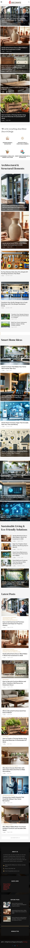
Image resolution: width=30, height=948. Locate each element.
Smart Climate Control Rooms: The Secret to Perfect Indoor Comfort (12, 496)
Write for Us (6, 888)
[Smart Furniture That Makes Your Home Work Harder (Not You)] (15, 359)
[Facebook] (13, 946)
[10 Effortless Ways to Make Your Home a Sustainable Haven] (15, 578)
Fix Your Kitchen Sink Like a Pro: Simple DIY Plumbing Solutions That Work (14, 272)
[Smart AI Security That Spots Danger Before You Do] (15, 511)
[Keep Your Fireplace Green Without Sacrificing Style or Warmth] (6, 546)
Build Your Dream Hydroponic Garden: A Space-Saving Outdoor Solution (19, 324)
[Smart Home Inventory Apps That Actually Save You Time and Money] (15, 415)
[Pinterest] (17, 946)
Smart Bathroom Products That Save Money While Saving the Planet (20, 562)
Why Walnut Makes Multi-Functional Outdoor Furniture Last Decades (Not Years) (14, 828)
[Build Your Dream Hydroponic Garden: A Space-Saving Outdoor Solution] (5, 325)
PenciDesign (25, 942)
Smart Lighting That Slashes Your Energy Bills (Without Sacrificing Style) (14, 396)
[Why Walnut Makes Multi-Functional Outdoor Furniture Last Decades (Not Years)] (15, 820)
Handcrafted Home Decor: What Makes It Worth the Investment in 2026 (14, 48)
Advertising (6, 886)
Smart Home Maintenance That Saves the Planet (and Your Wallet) (20, 553)
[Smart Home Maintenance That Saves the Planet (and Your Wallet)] (6, 554)
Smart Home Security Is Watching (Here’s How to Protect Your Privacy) (14, 452)
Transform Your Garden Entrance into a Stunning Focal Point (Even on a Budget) (20, 316)
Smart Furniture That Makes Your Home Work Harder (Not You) (13, 367)
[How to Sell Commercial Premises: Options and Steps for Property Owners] (15, 192)
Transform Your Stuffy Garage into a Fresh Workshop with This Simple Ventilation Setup (14, 304)
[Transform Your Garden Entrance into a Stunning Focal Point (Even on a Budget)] (5, 316)
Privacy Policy (6, 884)
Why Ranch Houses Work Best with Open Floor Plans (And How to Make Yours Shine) (14, 769)
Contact (5, 889)
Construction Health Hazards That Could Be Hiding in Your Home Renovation (13, 799)
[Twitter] (15, 946)
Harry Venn (5, 586)
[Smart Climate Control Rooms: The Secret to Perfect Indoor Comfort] (15, 491)
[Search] (28, 2)
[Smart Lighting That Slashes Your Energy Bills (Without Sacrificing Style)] (15, 387)
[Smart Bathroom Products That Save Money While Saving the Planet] (6, 563)
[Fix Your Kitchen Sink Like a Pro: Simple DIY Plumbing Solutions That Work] (15, 260)
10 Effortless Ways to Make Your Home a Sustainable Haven (13, 583)
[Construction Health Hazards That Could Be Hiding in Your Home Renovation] (15, 790)
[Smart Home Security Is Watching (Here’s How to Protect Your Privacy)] (15, 443)
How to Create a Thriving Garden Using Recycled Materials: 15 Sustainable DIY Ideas (13, 116)
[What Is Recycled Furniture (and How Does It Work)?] (15, 83)
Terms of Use (6, 885)
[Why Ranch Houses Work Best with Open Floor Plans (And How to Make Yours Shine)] (15, 761)
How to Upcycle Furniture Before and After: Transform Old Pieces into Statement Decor (13, 67)
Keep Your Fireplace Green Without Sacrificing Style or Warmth (20, 545)
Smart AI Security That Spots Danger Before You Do (13, 516)
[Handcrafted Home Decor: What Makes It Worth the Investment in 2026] (15, 39)
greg (3, 24)
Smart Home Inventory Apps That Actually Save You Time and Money (14, 423)
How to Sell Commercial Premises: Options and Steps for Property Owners (13, 20)
